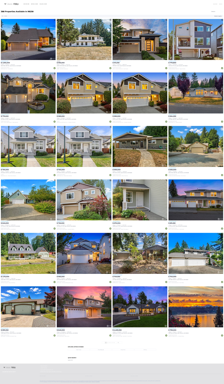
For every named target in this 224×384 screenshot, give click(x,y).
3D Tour (145, 349)
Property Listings (88, 381)
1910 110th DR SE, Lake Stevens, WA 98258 (122, 172)
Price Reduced (101, 349)
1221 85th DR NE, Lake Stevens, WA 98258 (10, 119)
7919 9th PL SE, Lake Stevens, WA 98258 (122, 65)
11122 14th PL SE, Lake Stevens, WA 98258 (177, 65)
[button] (11, 4)
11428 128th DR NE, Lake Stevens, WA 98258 (11, 333)
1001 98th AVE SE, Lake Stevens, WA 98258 (178, 279)
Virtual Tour (123, 349)
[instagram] (3, 381)
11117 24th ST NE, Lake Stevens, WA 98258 (10, 226)
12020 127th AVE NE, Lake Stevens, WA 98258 (67, 65)
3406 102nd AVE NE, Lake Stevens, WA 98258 (67, 333)
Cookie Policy (75, 381)
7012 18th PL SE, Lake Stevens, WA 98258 (66, 226)
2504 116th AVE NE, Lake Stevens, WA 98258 (178, 172)
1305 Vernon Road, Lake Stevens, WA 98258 (178, 333)
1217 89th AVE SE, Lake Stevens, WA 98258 (178, 119)
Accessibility (97, 381)
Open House (78, 349)
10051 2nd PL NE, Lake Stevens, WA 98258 (66, 119)
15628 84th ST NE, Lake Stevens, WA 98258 (122, 333)
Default (213, 11)
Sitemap (93, 381)
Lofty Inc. (45, 381)
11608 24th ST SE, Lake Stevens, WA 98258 (122, 226)
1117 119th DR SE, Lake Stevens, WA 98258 (122, 279)
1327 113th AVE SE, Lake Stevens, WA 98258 (66, 279)
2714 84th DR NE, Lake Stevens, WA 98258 (10, 172)
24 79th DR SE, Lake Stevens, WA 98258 (177, 226)
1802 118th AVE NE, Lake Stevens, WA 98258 (11, 65)
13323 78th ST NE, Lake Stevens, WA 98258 (10, 279)
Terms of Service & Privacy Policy (66, 381)
